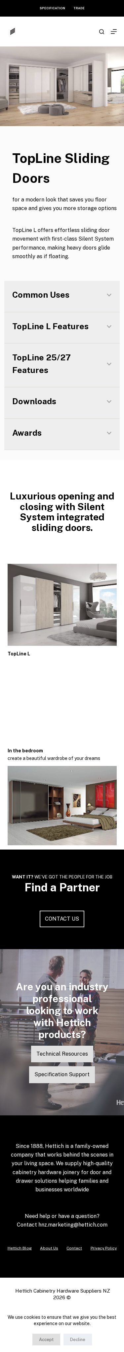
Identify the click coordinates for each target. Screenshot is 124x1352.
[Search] (101, 31)
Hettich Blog (20, 1248)
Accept (46, 1339)
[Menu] (114, 32)
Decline (77, 1339)
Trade (79, 8)
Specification (52, 8)
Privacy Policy (104, 1248)
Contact (74, 1248)
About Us (49, 1248)
